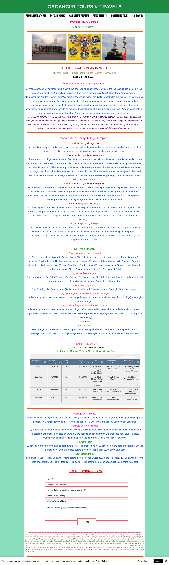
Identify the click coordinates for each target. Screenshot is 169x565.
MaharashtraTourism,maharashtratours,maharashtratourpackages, (63, 535)
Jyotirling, (121, 535)
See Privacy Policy (99, 561)
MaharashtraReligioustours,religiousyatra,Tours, (101, 535)
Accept (158, 561)
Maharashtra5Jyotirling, (33, 535)
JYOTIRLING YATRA (84, 22)
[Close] (166, 561)
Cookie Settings (144, 561)
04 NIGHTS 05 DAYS (83, 27)
